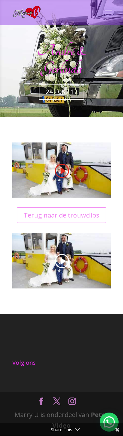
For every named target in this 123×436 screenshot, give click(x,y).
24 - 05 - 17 (61, 91)
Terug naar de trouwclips (61, 215)
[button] (109, 422)
